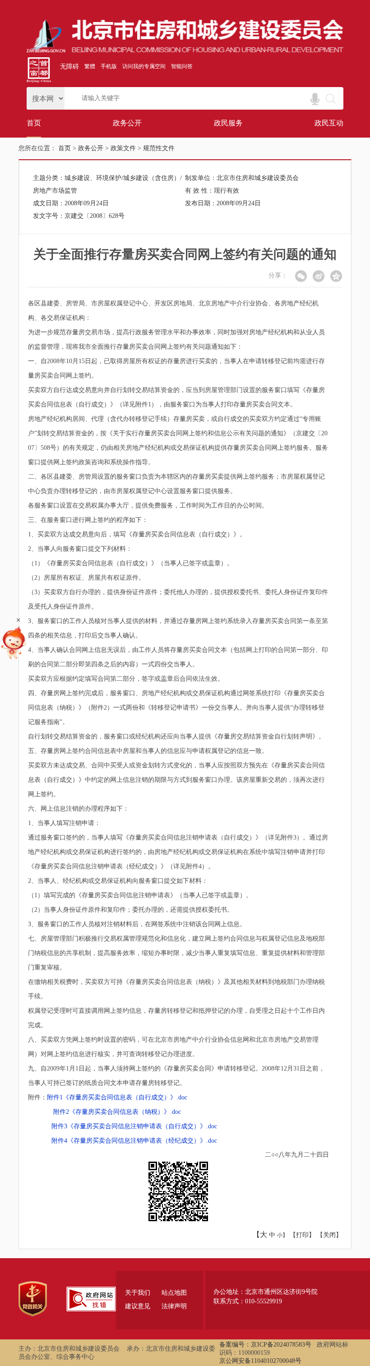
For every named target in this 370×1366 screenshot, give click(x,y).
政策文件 (123, 148)
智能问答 (182, 66)
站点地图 (174, 1292)
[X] (301, 276)
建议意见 (137, 1306)
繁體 (89, 66)
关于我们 (137, 1292)
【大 (260, 1234)
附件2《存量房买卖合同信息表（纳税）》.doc (117, 1111)
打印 (302, 1235)
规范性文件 (159, 148)
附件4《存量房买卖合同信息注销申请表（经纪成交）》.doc (134, 1140)
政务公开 (127, 123)
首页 (34, 123)
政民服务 (228, 123)
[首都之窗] (39, 80)
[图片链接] (185, 50)
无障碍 (69, 66)
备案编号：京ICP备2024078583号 (265, 1344)
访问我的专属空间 (144, 66)
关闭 (329, 1235)
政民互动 (328, 123)
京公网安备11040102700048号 (260, 1360)
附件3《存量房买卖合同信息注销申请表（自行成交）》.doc (134, 1126)
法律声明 (174, 1306)
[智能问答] (13, 661)
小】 (282, 1235)
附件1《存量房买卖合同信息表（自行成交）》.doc (117, 1097)
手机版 (109, 66)
